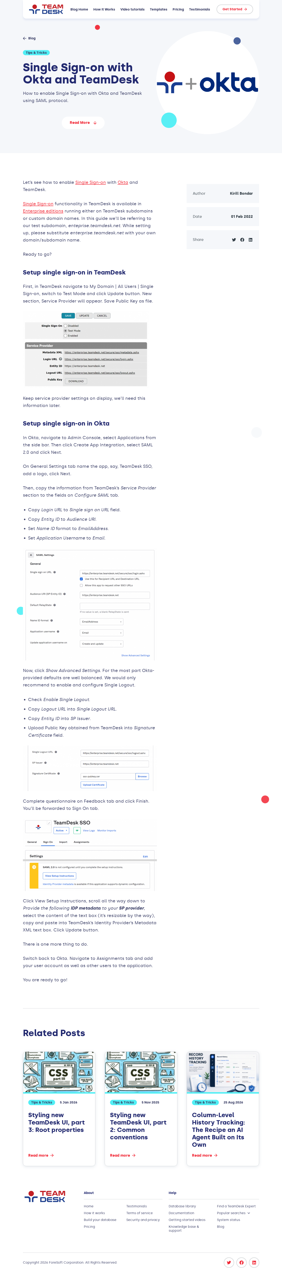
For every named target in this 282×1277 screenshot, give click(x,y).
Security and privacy (143, 1220)
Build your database (100, 1220)
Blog (220, 1227)
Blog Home (79, 9)
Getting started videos (187, 1220)
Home (89, 1206)
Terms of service (139, 1213)
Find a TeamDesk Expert (236, 1206)
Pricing (178, 9)
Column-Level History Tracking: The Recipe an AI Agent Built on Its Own (218, 1129)
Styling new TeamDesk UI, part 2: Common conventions (138, 1126)
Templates (158, 9)
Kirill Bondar (241, 193)
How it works (94, 1213)
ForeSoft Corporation (66, 1262)
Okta (123, 182)
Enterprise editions (43, 211)
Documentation (181, 1213)
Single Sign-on (90, 182)
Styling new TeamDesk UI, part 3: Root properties (56, 1122)
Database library (182, 1206)
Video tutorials (132, 9)
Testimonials (199, 9)
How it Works (104, 9)
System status (228, 1220)
